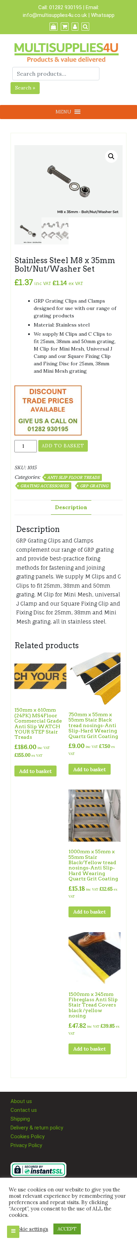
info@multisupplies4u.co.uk (55, 15)
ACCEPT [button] (67, 1229)
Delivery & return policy (37, 1128)
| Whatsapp (101, 15)
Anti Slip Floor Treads (73, 477)
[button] (111, 156)
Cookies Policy (28, 1136)
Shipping (20, 1119)
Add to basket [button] (35, 771)
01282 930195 (65, 7)
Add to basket (63, 446)
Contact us (24, 1110)
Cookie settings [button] (29, 1229)
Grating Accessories (44, 485)
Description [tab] (71, 507)
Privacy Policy (26, 1145)
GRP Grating (94, 485)
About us (21, 1101)
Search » (25, 88)
